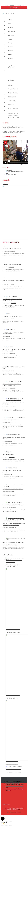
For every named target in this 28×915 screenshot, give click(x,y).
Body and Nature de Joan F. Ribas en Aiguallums (13, 504)
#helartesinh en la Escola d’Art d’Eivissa (11, 420)
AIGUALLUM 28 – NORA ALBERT (13, 629)
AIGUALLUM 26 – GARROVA (12, 761)
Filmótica (12, 5)
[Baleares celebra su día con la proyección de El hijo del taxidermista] (15, 400)
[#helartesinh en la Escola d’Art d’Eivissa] (15, 417)
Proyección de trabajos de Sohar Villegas (12, 248)
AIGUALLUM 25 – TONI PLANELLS (13, 769)
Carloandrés (5, 184)
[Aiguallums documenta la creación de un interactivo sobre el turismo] (15, 381)
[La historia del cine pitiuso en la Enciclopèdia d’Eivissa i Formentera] (11, 296)
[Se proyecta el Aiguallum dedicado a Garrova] (8, 313)
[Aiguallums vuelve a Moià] (8, 451)
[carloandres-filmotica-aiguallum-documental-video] (11, 174)
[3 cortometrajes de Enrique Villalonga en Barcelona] (11, 467)
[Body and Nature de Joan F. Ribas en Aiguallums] (14, 502)
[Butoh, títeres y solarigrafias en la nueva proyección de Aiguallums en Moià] (9, 346)
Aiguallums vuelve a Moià (8, 454)
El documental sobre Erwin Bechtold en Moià (12, 264)
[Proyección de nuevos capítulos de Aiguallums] (15, 486)
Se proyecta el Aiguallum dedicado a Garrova (12, 316)
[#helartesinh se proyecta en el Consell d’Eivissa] (15, 539)
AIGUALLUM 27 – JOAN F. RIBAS (13, 695)
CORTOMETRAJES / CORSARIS (12, 783)
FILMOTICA (19, 809)
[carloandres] (9, 170)
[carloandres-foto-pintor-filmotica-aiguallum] (15, 173)
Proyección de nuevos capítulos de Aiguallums (13, 489)
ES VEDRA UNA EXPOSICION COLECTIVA (14, 781)
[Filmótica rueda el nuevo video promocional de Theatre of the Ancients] (11, 329)
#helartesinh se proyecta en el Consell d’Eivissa (13, 542)
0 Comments (12, 251)
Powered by (3, 822)
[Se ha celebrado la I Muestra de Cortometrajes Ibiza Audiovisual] (13, 434)
